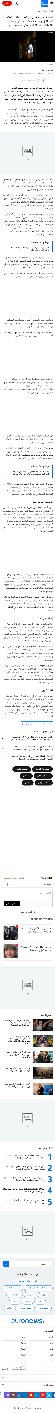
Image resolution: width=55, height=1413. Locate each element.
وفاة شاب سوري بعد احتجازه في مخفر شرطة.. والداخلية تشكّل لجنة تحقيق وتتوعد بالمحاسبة (33, 748)
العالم (39, 11)
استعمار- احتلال (43, 776)
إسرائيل (30, 1294)
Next (51, 1349)
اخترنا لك (47, 1015)
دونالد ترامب (14, 1294)
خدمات (50, 1378)
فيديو (51, 1361)
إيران (43, 1294)
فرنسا (15, 1301)
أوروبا (51, 1337)
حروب (27, 1301)
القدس (27, 782)
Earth (23, 1343)
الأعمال (50, 1343)
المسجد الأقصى (22, 769)
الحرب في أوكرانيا (12, 1288)
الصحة (23, 1349)
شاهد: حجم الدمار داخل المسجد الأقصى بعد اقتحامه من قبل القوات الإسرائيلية (30, 249)
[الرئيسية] (52, 11)
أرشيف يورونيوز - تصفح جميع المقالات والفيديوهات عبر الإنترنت (14, 1368)
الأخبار (46, 11)
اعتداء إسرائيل (43, 782)
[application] (27, 46)
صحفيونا (49, 1367)
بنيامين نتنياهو (25, 1308)
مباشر (7, 3)
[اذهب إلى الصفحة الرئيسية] (44, 3)
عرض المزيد (48, 1385)
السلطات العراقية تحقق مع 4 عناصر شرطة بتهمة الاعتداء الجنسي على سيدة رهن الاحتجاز (32, 758)
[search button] (6, 1264)
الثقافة (23, 1355)
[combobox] (27, 1264)
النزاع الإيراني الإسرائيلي (27, 1281)
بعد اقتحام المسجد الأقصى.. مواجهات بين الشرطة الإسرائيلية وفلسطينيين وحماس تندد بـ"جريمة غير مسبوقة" (31, 474)
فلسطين (26, 776)
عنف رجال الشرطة (42, 769)
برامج (24, 1361)
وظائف (9, 1308)
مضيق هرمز (43, 1308)
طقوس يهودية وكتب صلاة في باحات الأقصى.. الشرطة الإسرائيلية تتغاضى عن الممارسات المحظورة (31, 738)
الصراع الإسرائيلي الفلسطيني (38, 1288)
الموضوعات (48, 1331)
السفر (51, 1355)
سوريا (40, 1301)
